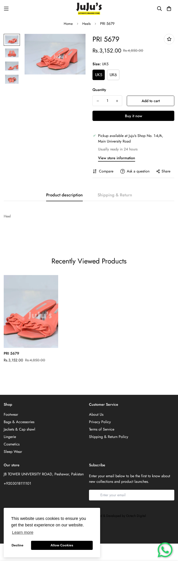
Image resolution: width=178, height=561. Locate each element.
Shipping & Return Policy (108, 436)
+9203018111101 (17, 483)
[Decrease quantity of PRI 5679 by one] (98, 101)
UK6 (113, 75)
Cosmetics (11, 444)
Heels (86, 23)
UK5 (98, 75)
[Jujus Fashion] (89, 8)
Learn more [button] (22, 532)
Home (68, 23)
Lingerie (10, 436)
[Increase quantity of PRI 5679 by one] (117, 101)
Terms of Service (101, 429)
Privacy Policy (100, 422)
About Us (96, 414)
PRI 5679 (11, 353)
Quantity (99, 89)
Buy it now (133, 116)
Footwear (11, 414)
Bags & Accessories (19, 422)
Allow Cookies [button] (62, 545)
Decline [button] (17, 545)
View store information (116, 158)
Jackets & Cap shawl (19, 429)
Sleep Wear (13, 451)
